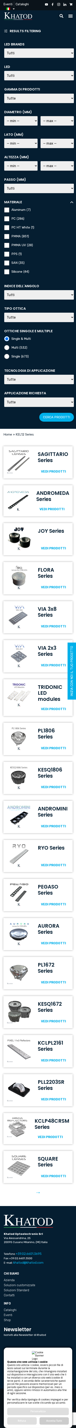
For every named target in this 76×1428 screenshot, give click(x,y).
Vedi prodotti (53, 471)
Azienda (9, 1280)
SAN (17, 262)
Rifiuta (22, 1420)
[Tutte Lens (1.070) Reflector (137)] (39, 317)
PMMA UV (22, 245)
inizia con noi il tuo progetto (72, 671)
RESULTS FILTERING (25, 31)
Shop (7, 1320)
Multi (19, 347)
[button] (61, 16)
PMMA (20, 236)
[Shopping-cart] (71, 4)
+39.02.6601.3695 (29, 1254)
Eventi (8, 4)
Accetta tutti (54, 1420)
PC (17, 218)
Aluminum (21, 209)
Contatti (9, 1295)
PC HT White (22, 227)
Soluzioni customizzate (19, 1285)
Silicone (20, 271)
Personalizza (38, 1411)
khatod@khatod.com (28, 1263)
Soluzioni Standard (16, 1290)
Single (20, 356)
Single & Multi (21, 338)
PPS (16, 254)
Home (7, 434)
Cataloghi (22, 4)
